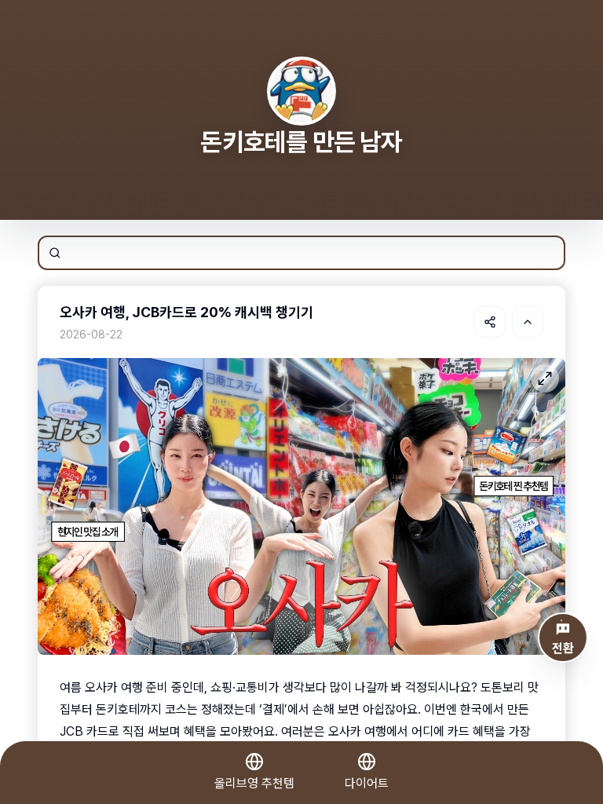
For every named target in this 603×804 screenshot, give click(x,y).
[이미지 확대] (545, 378)
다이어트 (367, 783)
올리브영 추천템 (254, 783)
